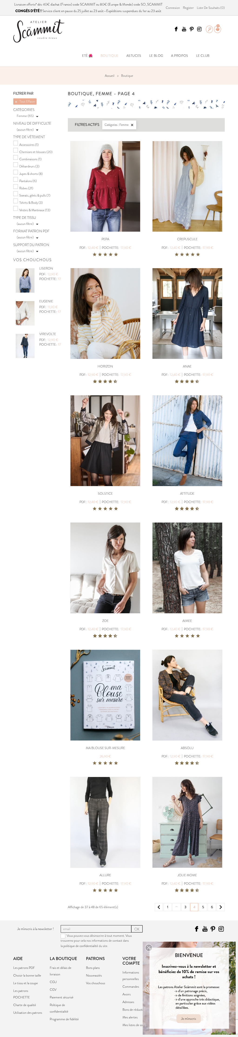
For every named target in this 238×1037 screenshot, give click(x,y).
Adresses (128, 1002)
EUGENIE (46, 301)
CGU (53, 982)
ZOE (105, 620)
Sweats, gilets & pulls (34, 195)
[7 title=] (108, 381)
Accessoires (29, 145)
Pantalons (28, 181)
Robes (26, 188)
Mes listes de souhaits (136, 1025)
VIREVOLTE (47, 334)
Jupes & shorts (31, 174)
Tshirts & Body (31, 202)
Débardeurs (29, 166)
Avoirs (126, 994)
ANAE (187, 366)
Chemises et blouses (36, 152)
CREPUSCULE (187, 239)
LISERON (46, 268)
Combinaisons (30, 159)
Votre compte (131, 961)
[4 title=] (110, 254)
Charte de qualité (24, 1005)
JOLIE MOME (187, 875)
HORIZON (105, 366)
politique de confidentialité (80, 946)
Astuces (133, 55)
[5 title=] (116, 254)
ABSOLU (187, 748)
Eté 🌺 (87, 55)
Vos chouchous (95, 983)
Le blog (156, 55)
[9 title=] (113, 381)
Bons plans (93, 967)
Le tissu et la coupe (25, 983)
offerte (31, 4)
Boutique (110, 55)
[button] (148, 947)
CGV (53, 989)
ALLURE (105, 875)
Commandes (130, 986)
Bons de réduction (134, 1009)
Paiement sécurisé (61, 997)
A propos (179, 55)
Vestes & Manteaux (34, 210)
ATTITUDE (187, 493)
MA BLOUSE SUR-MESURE (105, 748)
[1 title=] (94, 254)
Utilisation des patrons (27, 1012)
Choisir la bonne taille (27, 975)
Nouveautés (94, 975)
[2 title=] (100, 254)
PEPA (105, 239)
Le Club (203, 55)
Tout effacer (24, 101)
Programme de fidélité (64, 1019)
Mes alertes (130, 1017)
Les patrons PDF (24, 967)
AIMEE (187, 620)
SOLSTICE (105, 493)
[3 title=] (105, 254)
